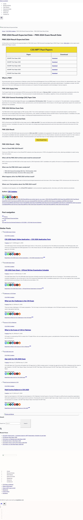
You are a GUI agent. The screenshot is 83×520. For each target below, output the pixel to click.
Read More (24, 257)
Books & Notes (7, 5)
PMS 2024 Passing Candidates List (54, 201)
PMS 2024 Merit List (39, 201)
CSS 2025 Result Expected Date (10, 217)
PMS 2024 (66, 43)
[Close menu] (0, 507)
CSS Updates (12, 191)
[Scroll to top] (1, 504)
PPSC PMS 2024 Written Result (60, 204)
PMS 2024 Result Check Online (18, 202)
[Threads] (14, 197)
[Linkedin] (10, 197)
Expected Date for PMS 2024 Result (16, 199)
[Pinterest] (12, 197)
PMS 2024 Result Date (32, 202)
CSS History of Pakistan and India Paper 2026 (14, 439)
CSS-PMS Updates (9, 235)
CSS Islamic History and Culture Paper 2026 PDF (15, 442)
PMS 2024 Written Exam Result (16, 204)
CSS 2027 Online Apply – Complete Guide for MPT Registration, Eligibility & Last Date (24, 435)
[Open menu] (1, 17)
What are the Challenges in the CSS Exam (19, 301)
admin (7, 243)
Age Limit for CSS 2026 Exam (15, 359)
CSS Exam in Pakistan (8, 484)
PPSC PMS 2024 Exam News (31, 204)
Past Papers (6, 7)
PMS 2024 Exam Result (60, 199)
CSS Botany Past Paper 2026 (10, 437)
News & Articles (7, 9)
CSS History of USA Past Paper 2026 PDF (13, 444)
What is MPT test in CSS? (9, 488)
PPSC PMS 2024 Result (45, 204)
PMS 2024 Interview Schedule (26, 201)
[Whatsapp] (5, 197)
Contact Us (6, 14)
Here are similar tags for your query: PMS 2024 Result (40, 199)
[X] (8, 197)
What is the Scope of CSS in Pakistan (18, 330)
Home (4, 3)
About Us (5, 12)
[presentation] (43, 232)
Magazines (6, 10)
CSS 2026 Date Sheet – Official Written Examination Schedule (27, 270)
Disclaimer (5, 493)
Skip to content (4, 0)
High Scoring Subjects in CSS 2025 (17, 390)
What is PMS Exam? (8, 486)
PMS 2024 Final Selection (11, 201)
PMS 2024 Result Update (62, 202)
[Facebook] (3, 197)
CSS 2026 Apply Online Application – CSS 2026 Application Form (28, 239)
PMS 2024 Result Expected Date (47, 202)
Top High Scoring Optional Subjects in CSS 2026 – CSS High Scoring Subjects (21, 221)
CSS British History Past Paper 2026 (12, 440)
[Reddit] (17, 197)
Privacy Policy (6, 491)
